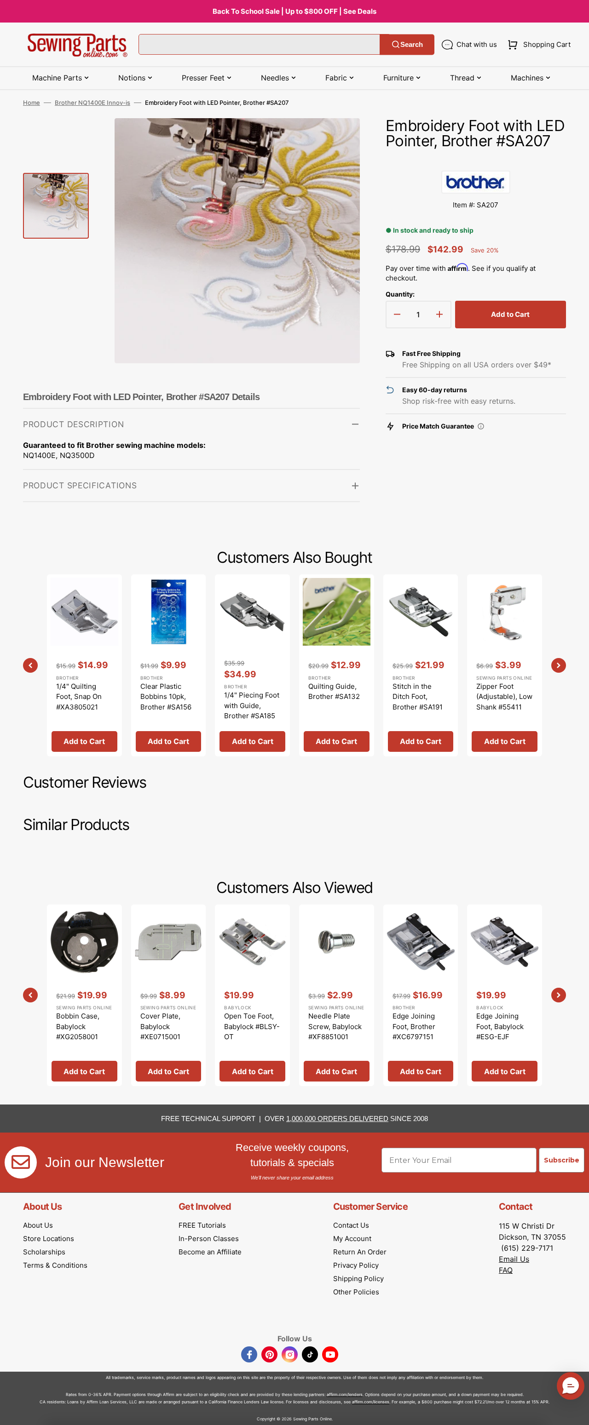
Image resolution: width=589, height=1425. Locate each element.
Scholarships (44, 1252)
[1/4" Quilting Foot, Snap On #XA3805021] (84, 665)
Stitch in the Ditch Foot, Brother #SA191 (418, 696)
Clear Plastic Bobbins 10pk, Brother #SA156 (165, 696)
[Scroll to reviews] (476, 161)
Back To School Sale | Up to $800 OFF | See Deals (294, 11)
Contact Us (351, 1225)
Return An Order (360, 1252)
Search (411, 44)
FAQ (506, 1270)
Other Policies (356, 1292)
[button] (537, 44)
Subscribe (561, 1160)
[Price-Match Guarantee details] (480, 426)
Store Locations (48, 1238)
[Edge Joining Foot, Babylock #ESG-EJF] (504, 995)
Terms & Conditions (55, 1265)
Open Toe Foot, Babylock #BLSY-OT (252, 1026)
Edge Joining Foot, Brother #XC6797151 (414, 1026)
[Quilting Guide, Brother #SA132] (336, 665)
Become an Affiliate (210, 1252)
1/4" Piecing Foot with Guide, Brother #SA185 (251, 705)
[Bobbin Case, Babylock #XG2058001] (84, 995)
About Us (38, 1225)
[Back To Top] (575, 1411)
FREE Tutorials (202, 1225)
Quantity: (400, 294)
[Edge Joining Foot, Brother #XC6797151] (420, 995)
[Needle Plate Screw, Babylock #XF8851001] (336, 995)
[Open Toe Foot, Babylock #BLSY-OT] (252, 995)
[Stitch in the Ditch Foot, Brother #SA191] (420, 665)
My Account (352, 1238)
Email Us (514, 1259)
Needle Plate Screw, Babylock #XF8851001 (335, 1026)
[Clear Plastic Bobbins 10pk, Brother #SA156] (168, 665)
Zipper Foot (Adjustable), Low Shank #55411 (504, 696)
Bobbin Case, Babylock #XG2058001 (77, 1026)
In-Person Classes (209, 1238)
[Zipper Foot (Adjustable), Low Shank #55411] (504, 665)
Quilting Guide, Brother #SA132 (334, 691)
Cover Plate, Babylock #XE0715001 (160, 1026)
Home (31, 102)
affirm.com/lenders (345, 1394)
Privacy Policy (356, 1265)
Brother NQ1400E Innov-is (92, 102)
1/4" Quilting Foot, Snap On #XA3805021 (79, 696)
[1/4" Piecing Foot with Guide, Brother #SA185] (252, 665)
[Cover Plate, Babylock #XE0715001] (168, 995)
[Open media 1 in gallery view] (339, 138)
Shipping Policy (358, 1278)
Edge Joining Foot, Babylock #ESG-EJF (500, 1026)
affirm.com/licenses (370, 1401)
